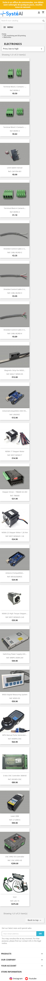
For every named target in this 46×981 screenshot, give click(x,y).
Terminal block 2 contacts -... (14, 87)
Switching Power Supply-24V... (15, 654)
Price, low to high (23, 48)
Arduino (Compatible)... (15, 573)
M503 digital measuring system (14, 694)
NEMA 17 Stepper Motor (14, 451)
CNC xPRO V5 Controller (14, 857)
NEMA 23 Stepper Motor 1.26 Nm (15, 532)
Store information (11, 971)
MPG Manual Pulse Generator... (14, 735)
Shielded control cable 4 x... (15, 330)
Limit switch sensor (15, 168)
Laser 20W (15, 816)
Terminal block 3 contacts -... (14, 127)
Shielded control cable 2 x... (15, 249)
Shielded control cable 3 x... (15, 289)
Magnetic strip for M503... (14, 370)
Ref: (15, 90)
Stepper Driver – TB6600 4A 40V (14, 492)
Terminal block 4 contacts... (15, 208)
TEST (15, 897)
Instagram (18, 978)
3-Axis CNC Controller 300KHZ (15, 775)
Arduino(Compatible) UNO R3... (14, 411)
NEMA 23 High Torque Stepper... (15, 613)
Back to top (35, 920)
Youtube (32, 978)
